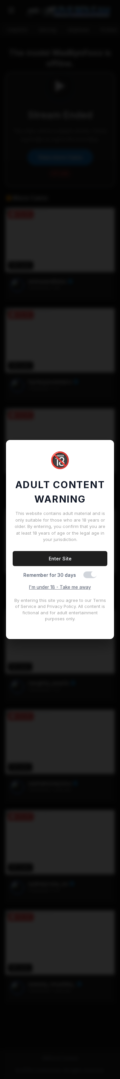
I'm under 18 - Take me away (60, 587)
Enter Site (60, 558)
